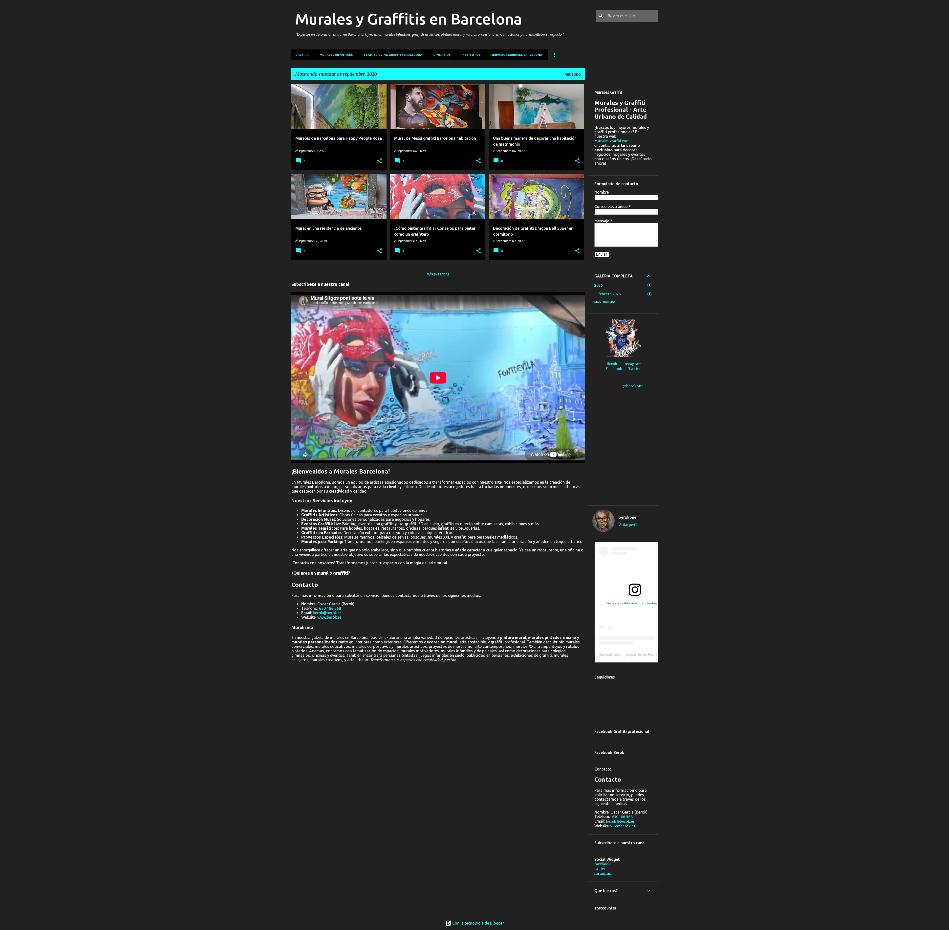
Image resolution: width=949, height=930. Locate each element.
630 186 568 (330, 608)
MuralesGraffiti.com (611, 141)
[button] (380, 161)
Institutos (470, 54)
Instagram (632, 364)
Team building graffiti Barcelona (393, 54)
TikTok (611, 364)
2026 (598, 285)
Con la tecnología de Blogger (477, 923)
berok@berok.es (327, 613)
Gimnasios (442, 54)
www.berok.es (329, 617)
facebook (602, 864)
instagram (603, 873)
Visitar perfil (628, 525)
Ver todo (573, 74)
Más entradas (438, 274)
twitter (600, 868)
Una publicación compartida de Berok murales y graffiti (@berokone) (652, 655)
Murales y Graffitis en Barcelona (408, 18)
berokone (627, 517)
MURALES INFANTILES (336, 54)
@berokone (633, 386)
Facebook (613, 368)
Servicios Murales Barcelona (516, 54)
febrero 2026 (609, 294)
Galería (302, 54)
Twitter (634, 368)
